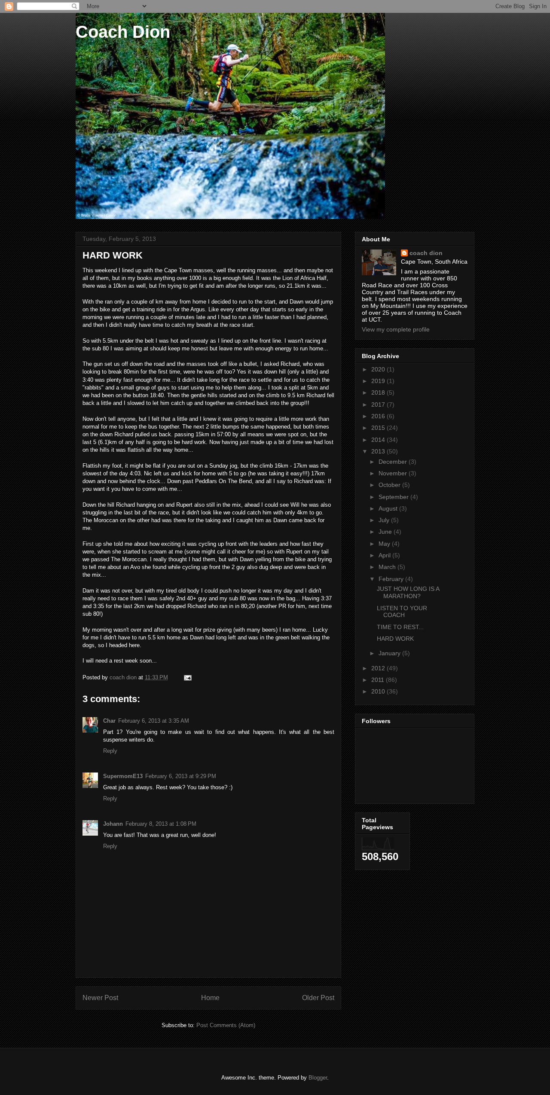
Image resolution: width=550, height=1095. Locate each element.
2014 (379, 439)
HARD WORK (395, 638)
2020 (379, 369)
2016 (379, 416)
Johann (113, 824)
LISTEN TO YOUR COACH (402, 612)
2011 (378, 679)
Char (109, 721)
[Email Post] (187, 677)
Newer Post (100, 997)
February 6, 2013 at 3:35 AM (153, 721)
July (385, 520)
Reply (110, 751)
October (390, 484)
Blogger (318, 1077)
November (394, 473)
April (385, 555)
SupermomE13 (123, 776)
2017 (379, 404)
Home (210, 997)
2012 (379, 668)
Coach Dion (123, 31)
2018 (379, 392)
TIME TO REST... (400, 627)
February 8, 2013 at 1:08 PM (160, 824)
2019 (379, 380)
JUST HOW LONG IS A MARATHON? (408, 592)
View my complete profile (396, 329)
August (389, 508)
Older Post (318, 997)
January (390, 653)
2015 (379, 427)
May (385, 543)
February (392, 578)
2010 (379, 691)
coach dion (426, 252)
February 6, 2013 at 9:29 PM (180, 776)
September (394, 496)
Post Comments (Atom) (225, 1025)
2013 (379, 451)
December (394, 461)
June (386, 531)
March (388, 566)
